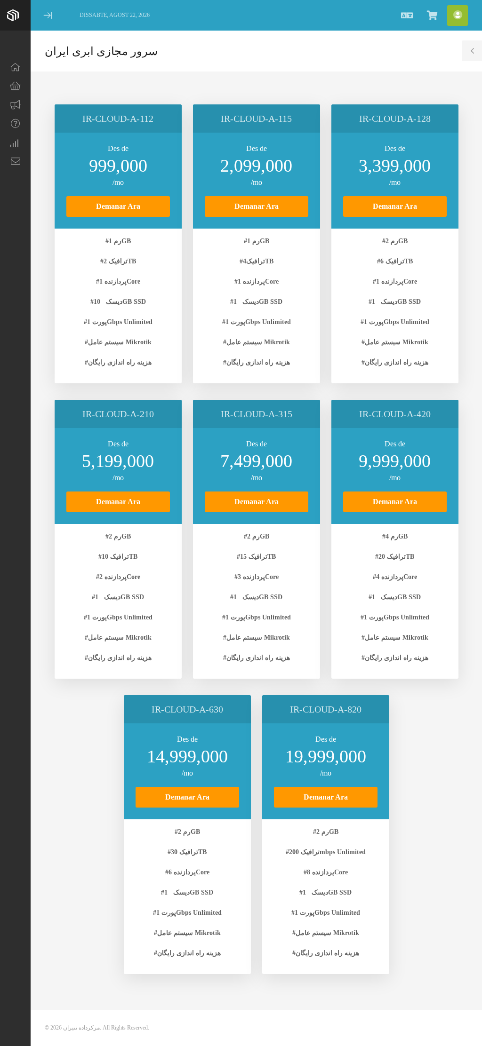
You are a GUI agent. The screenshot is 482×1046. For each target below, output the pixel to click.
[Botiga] (15, 86)
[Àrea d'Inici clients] (15, 67)
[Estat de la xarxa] (15, 142)
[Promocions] (15, 104)
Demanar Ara (118, 206)
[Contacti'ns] (15, 161)
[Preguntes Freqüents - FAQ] (15, 123)
